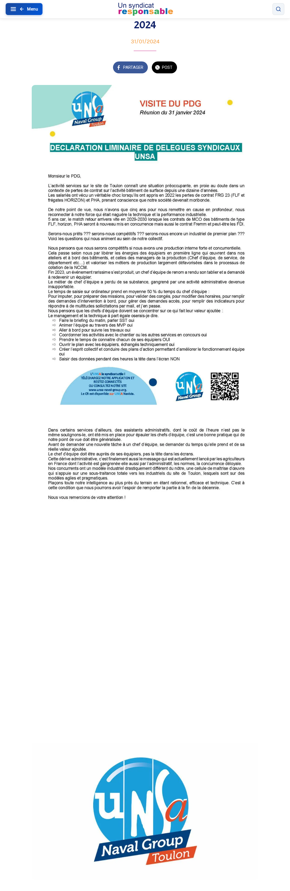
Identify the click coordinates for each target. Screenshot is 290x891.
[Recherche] (278, 9)
